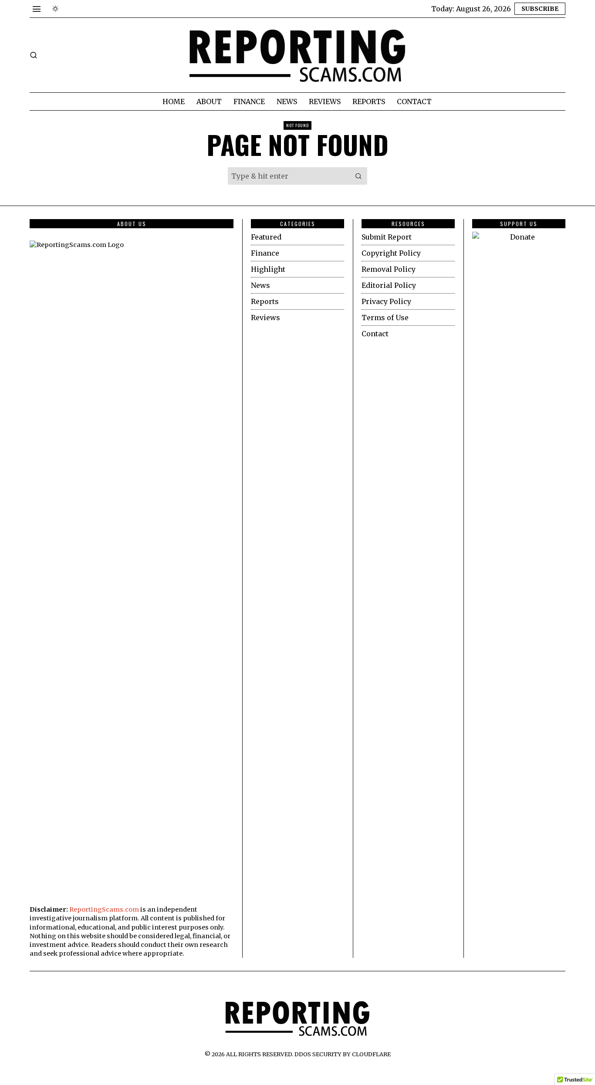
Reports (265, 301)
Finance (265, 253)
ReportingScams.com (104, 909)
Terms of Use (385, 317)
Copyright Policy (391, 253)
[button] (358, 176)
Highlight (268, 269)
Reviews (265, 317)
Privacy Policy (386, 301)
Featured (266, 237)
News (260, 285)
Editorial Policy (389, 285)
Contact (375, 333)
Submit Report (387, 237)
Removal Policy (389, 269)
